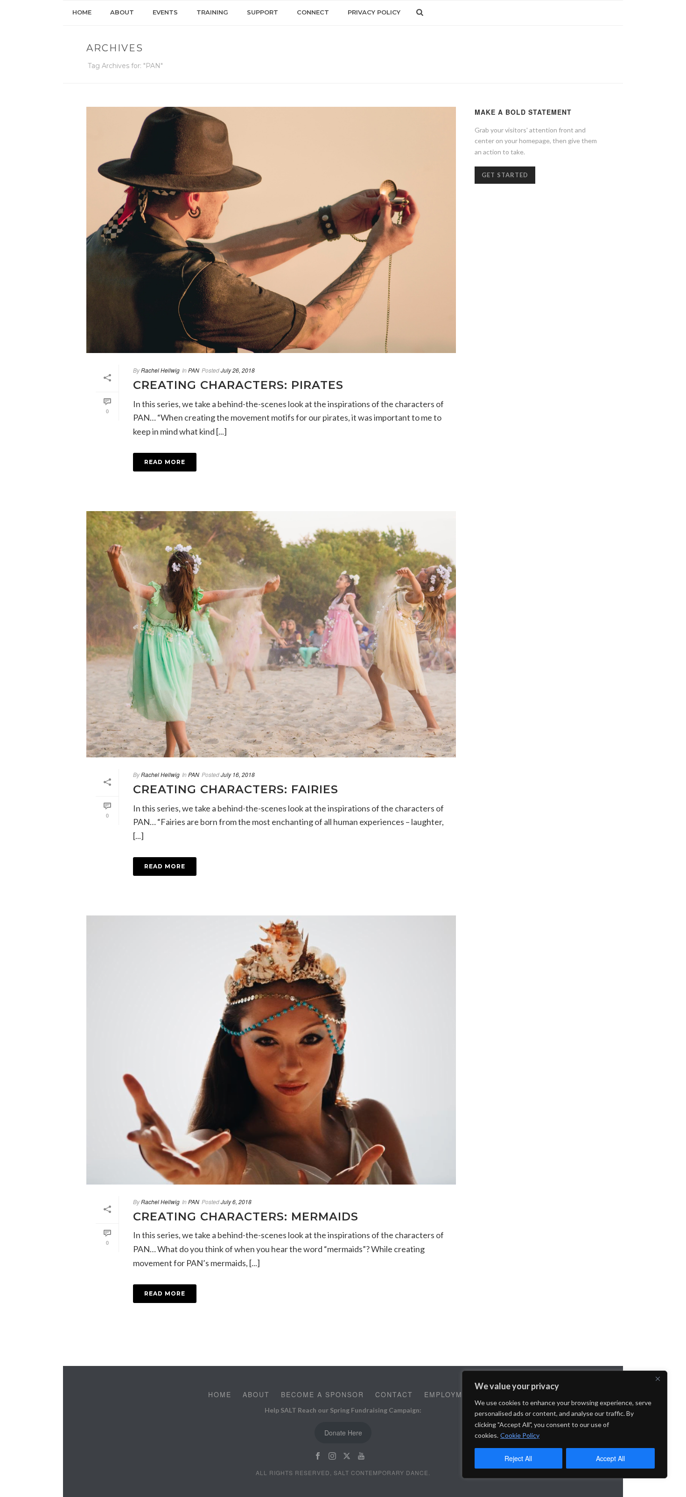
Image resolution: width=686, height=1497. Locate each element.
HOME (81, 12)
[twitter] (346, 1456)
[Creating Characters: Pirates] (271, 230)
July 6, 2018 (236, 1202)
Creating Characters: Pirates (238, 385)
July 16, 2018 (238, 774)
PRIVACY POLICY (374, 12)
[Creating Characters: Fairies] (271, 634)
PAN (193, 370)
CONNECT (313, 12)
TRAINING (212, 12)
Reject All (518, 1458)
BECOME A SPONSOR (322, 1394)
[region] (564, 1424)
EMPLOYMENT (451, 1394)
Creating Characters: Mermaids (245, 1216)
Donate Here (343, 1432)
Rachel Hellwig (160, 370)
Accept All (610, 1458)
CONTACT (394, 1394)
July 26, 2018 (238, 370)
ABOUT (122, 12)
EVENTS (165, 12)
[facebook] (318, 1456)
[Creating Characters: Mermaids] (271, 1049)
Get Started (505, 175)
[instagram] (332, 1456)
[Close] (657, 1378)
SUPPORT (262, 12)
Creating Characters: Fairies (235, 789)
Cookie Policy (519, 1435)
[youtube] (361, 1456)
